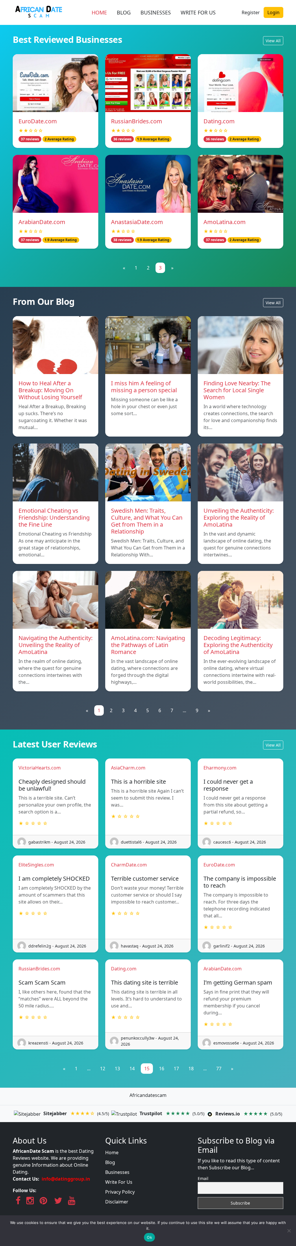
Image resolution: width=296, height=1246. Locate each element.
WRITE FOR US (198, 12)
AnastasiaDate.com (137, 222)
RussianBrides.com (136, 121)
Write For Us (118, 1182)
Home (112, 1152)
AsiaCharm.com (128, 768)
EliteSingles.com (36, 865)
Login (273, 12)
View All (273, 40)
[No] (289, 1231)
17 (176, 1068)
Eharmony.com (220, 768)
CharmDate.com (129, 865)
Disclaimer (116, 1202)
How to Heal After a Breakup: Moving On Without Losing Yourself (50, 390)
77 (218, 1068)
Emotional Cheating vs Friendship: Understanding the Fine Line (54, 517)
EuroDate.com (37, 121)
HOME (99, 12)
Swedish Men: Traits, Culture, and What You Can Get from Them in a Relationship (146, 521)
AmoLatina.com (225, 222)
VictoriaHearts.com (39, 768)
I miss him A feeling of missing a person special (144, 386)
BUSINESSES (155, 12)
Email (203, 1178)
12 (102, 1068)
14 (132, 1068)
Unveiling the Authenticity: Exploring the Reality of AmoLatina (239, 517)
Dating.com (219, 121)
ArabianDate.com (41, 222)
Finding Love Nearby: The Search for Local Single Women (237, 390)
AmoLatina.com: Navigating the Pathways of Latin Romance (148, 645)
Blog (110, 1162)
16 (161, 1068)
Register (251, 12)
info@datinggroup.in (66, 1179)
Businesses (117, 1172)
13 (117, 1068)
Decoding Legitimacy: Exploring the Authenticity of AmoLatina (238, 645)
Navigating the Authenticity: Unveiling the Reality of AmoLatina (55, 645)
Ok (149, 1237)
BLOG (124, 12)
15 (146, 1068)
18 (191, 1068)
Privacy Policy (120, 1192)
